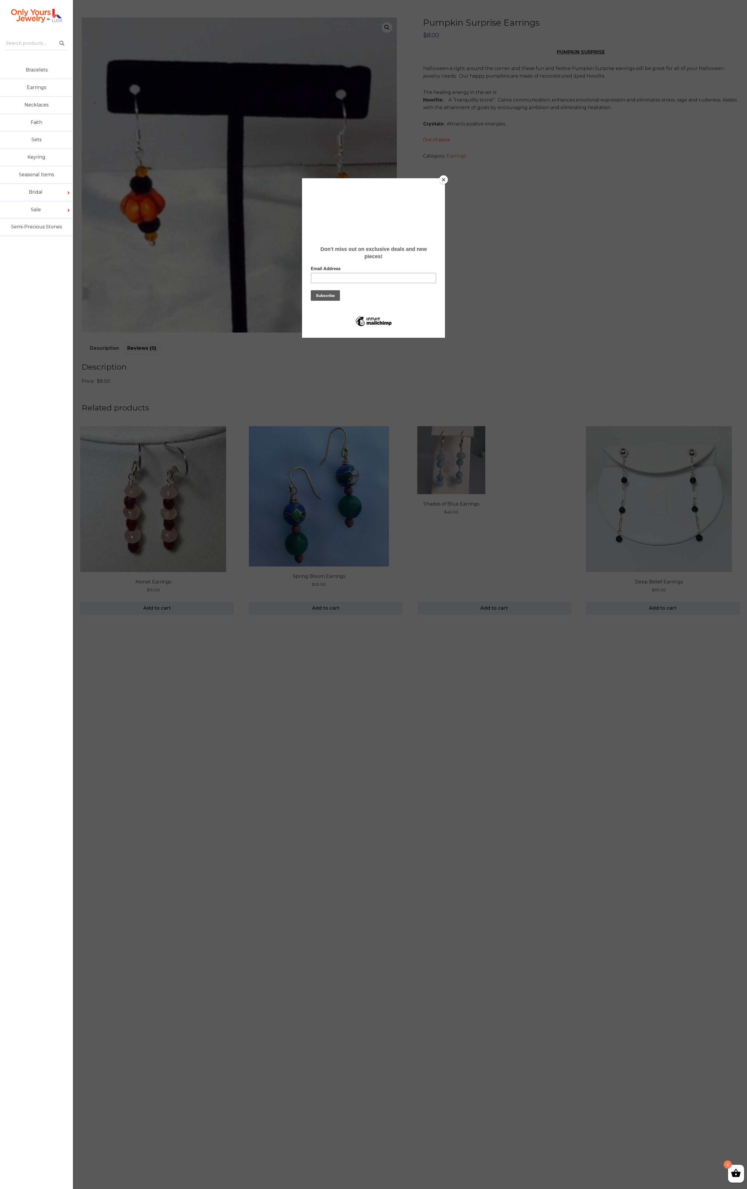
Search (61, 43)
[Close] (443, 179)
